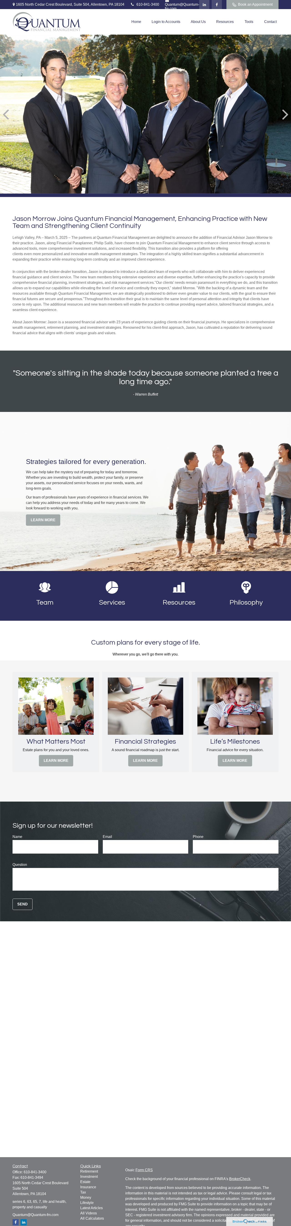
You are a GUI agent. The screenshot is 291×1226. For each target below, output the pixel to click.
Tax (83, 1192)
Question (20, 865)
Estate (85, 1182)
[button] (136, 22)
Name (17, 837)
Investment (89, 1177)
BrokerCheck (239, 1179)
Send (22, 904)
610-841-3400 (147, 4)
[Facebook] (217, 4)
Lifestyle (87, 1203)
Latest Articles (91, 1208)
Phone (198, 837)
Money (85, 1197)
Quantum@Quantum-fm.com (35, 1215)
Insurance (88, 1187)
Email (107, 837)
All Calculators (92, 1218)
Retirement (89, 1171)
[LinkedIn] (204, 4)
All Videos (88, 1213)
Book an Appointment (255, 4)
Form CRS (144, 1170)
